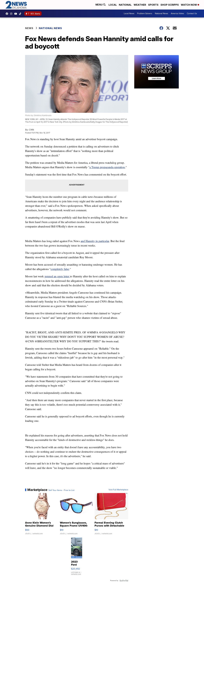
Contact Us (192, 13)
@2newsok (21, 14)
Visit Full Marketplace (118, 490)
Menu (99, 4)
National (125, 4)
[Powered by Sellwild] (123, 581)
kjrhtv (8, 14)
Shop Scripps (170, 4)
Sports (153, 4)
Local (113, 4)
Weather (140, 4)
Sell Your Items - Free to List (61, 490)
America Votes (177, 13)
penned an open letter (57, 276)
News (29, 28)
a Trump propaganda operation (107, 167)
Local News (129, 13)
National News (161, 13)
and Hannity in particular (95, 241)
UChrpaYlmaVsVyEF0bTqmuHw (16, 14)
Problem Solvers (144, 13)
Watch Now (189, 4)
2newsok (12, 14)
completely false (60, 269)
